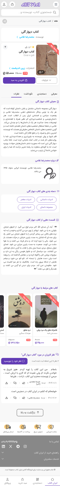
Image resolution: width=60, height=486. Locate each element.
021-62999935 (9, 442)
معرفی (54, 94)
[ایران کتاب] (30, 4)
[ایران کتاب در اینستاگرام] (25, 447)
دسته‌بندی (41, 94)
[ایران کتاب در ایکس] (10, 447)
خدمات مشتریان (51, 459)
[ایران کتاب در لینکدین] (3, 447)
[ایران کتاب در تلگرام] (18, 447)
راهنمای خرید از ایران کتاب (46, 453)
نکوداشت (28, 94)
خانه (56, 21)
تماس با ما (54, 442)
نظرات (16, 94)
